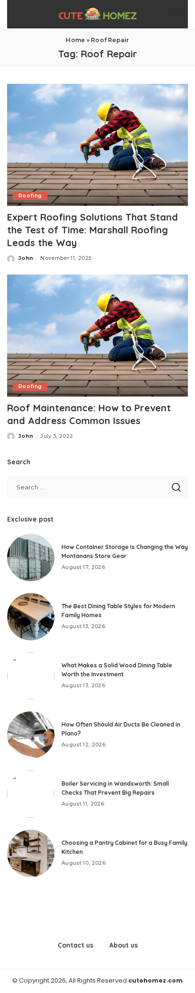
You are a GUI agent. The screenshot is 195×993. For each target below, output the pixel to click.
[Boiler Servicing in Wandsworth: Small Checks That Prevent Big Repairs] (30, 794)
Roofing (30, 196)
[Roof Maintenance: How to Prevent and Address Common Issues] (97, 336)
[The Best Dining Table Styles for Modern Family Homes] (30, 616)
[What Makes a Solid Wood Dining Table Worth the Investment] (30, 676)
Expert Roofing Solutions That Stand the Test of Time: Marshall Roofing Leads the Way (92, 229)
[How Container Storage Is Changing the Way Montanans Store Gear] (30, 557)
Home (75, 40)
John (25, 258)
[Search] (175, 14)
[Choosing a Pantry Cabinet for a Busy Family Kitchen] (30, 853)
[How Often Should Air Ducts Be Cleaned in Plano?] (30, 735)
